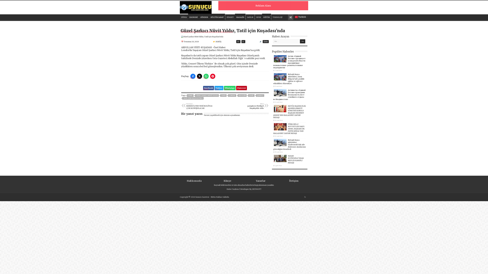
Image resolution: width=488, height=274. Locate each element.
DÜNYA (184, 17)
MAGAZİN (240, 17)
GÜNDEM (204, 17)
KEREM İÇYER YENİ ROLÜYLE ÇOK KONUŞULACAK (199, 106)
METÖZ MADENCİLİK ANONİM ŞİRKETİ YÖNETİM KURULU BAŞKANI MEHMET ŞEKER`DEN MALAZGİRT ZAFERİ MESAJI (289, 112)
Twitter (219, 88)
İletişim (294, 180)
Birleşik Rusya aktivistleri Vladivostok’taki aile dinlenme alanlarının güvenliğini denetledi (289, 144)
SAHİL (251, 95)
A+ (238, 42)
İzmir (223, 95)
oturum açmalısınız (232, 115)
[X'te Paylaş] (199, 76)
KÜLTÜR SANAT (217, 17)
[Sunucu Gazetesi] (196, 7)
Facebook (208, 88)
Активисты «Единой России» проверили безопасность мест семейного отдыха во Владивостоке (289, 94)
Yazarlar (260, 180)
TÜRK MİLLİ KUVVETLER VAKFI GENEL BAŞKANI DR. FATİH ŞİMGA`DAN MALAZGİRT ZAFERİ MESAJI (289, 128)
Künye (227, 180)
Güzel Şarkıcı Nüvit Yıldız (207, 95)
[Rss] (305, 197)
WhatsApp (230, 88)
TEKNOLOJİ (277, 17)
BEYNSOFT (256, 189)
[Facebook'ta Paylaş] (192, 76)
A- (243, 42)
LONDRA (232, 95)
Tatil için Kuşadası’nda (193, 98)
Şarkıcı (260, 95)
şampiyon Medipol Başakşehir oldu (255, 106)
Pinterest (241, 88)
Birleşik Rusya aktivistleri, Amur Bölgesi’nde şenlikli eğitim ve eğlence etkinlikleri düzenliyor (288, 79)
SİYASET (230, 17)
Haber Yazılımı (233, 189)
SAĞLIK (250, 17)
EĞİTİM (266, 17)
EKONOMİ (193, 17)
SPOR (258, 17)
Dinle (266, 42)
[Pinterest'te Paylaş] (212, 76)
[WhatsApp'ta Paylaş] (206, 76)
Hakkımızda (194, 180)
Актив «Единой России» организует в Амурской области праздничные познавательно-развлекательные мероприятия (289, 62)
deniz (190, 95)
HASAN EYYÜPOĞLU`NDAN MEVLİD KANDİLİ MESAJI (296, 159)
